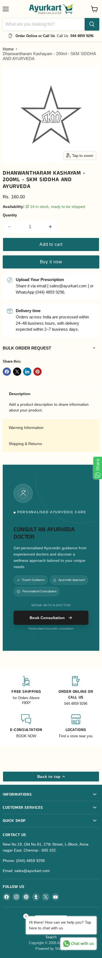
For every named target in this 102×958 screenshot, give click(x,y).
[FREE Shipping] (26, 691)
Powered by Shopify (51, 949)
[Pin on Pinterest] (37, 372)
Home (8, 49)
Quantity (10, 215)
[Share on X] (17, 372)
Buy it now (51, 261)
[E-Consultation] (26, 726)
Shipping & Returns (25, 443)
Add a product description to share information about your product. (49, 407)
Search (51, 937)
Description (19, 394)
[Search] (92, 24)
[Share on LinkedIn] (27, 372)
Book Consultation (47, 618)
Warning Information (26, 427)
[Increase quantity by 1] (50, 227)
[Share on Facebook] (7, 372)
